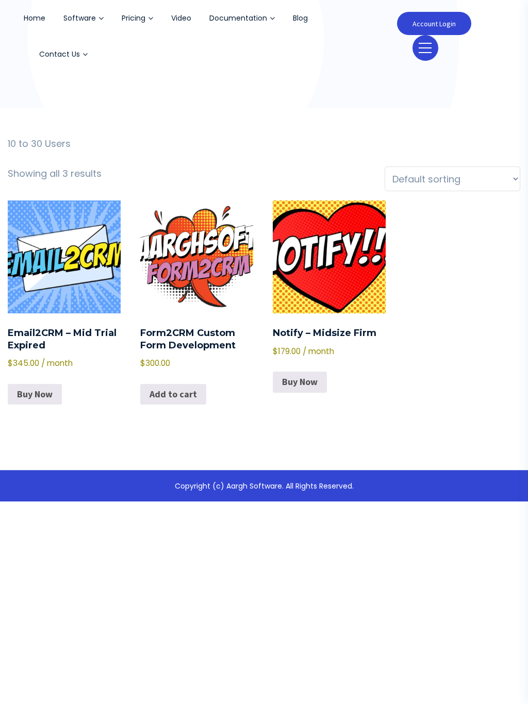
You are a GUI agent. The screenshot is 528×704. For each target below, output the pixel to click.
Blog (300, 18)
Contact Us (59, 54)
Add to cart (173, 394)
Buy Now (35, 394)
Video (181, 18)
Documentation (238, 18)
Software (79, 18)
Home (34, 18)
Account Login (434, 23)
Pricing (133, 18)
